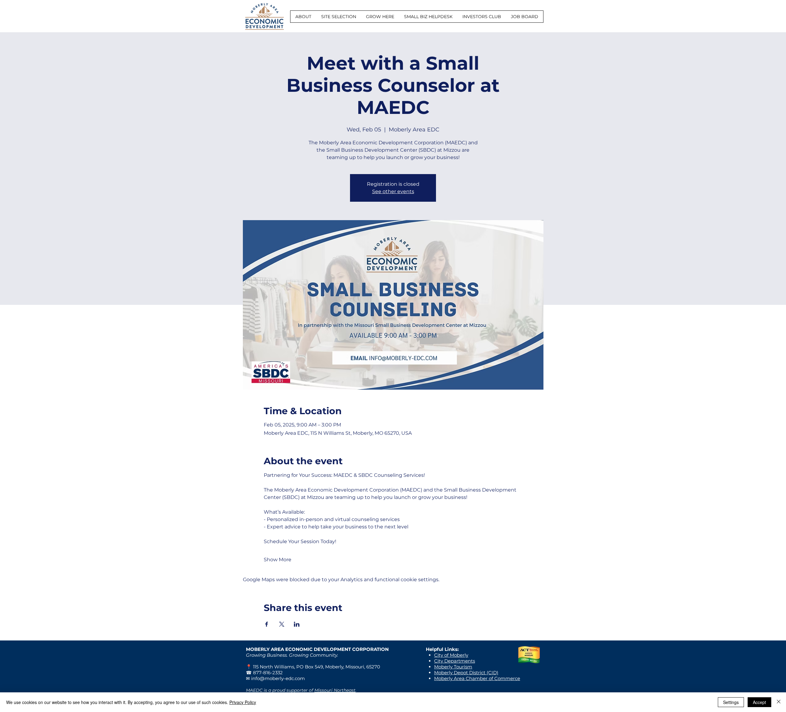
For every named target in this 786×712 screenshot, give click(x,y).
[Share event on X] (282, 624)
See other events (393, 191)
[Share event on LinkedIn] (297, 624)
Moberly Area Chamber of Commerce (477, 678)
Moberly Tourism (453, 667)
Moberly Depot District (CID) (466, 672)
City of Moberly (451, 655)
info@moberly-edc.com (278, 678)
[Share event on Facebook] (267, 624)
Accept (759, 702)
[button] (303, 16)
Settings (731, 702)
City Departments (454, 661)
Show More (277, 559)
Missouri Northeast (335, 690)
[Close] (778, 702)
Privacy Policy (242, 702)
